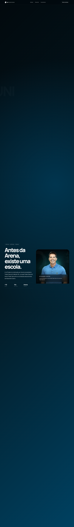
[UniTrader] (10, 2)
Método (31, 2)
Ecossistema (43, 2)
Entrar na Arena (65, 2)
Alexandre (37, 2)
